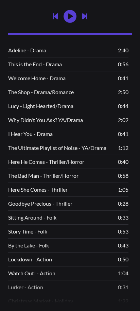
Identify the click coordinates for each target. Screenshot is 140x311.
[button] (70, 16)
